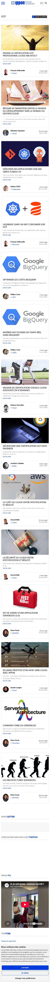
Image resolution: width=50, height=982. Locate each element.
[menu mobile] (3, 3)
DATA (14, 352)
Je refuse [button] (25, 973)
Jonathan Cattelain (17, 463)
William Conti (15, 294)
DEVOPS (15, 633)
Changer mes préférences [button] (25, 978)
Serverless (15, 743)
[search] (46, 3)
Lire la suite (7, 63)
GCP (13, 297)
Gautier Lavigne (16, 687)
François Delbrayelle (17, 70)
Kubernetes (16, 189)
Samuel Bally (15, 520)
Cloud (14, 73)
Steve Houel (14, 630)
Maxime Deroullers (17, 405)
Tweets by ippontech (8, 941)
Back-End (15, 244)
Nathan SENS (15, 186)
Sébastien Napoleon (17, 131)
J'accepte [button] (25, 967)
